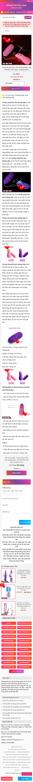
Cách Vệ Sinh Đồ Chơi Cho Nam (13, 700)
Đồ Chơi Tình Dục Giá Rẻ (24, 627)
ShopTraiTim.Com (16, 5)
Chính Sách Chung (16, 747)
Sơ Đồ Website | (25, 767)
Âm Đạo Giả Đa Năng (8, 645)
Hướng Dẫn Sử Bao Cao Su (12, 718)
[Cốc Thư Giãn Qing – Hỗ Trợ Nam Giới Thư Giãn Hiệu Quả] (8, 592)
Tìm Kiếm (28, 17)
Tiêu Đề (5, 505)
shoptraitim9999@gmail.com (15, 740)
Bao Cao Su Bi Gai (8, 658)
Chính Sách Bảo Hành (9, 759)
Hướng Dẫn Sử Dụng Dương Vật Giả (14, 704)
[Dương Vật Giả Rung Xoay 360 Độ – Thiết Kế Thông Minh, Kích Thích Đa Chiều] (8, 576)
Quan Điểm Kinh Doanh (23, 762)
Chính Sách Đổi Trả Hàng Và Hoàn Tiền (16, 754)
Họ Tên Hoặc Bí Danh (10, 498)
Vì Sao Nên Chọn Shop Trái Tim (16, 749)
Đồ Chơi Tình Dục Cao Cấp (24, 623)
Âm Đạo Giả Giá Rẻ (8, 640)
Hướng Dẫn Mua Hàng (23, 759)
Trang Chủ (7, 31)
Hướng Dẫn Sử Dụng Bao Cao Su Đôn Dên (16, 707)
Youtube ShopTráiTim (16, 671)
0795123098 (16, 7)
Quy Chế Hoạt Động (9, 752)
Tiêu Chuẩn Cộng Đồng (9, 762)
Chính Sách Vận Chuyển (9, 757)
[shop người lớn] (2, 12)
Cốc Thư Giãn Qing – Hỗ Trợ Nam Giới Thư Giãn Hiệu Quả (24, 588)
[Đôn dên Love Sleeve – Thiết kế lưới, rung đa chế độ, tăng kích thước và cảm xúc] (8, 608)
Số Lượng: (8, 83)
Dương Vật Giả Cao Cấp (9, 627)
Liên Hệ (16, 770)
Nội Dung (5, 512)
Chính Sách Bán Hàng (24, 757)
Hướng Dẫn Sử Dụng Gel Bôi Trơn (14, 710)
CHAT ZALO (25, 779)
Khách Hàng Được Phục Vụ (11, 767)
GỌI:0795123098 (7, 779)
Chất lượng (6, 488)
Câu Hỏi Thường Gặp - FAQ (13, 765)
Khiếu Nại (24, 765)
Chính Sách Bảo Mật (23, 752)
